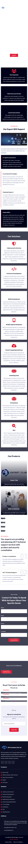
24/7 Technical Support (9, 572)
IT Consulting (5, 804)
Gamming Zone (6, 812)
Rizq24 (4, 780)
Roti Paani (4, 782)
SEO (3, 809)
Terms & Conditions (18, 842)
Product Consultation (9, 556)
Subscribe (14, 729)
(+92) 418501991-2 (8, 830)
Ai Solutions (5, 807)
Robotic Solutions (14, 509)
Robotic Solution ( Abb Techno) (10, 775)
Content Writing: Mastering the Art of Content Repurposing (13, 687)
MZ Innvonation (14, 839)
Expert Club (14, 480)
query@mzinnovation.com (10, 827)
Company (3, 631)
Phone (2, 623)
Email (2, 615)
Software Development (8, 794)
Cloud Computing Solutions (9, 801)
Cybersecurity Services (8, 791)
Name (2, 607)
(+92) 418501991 (15, 1)
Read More (6, 698)
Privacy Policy (8, 842)
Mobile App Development (8, 799)
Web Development (7, 796)
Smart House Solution (7, 777)
